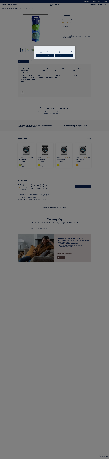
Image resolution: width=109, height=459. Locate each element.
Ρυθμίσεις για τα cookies (45, 55)
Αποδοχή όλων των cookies (64, 55)
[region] (54, 52)
